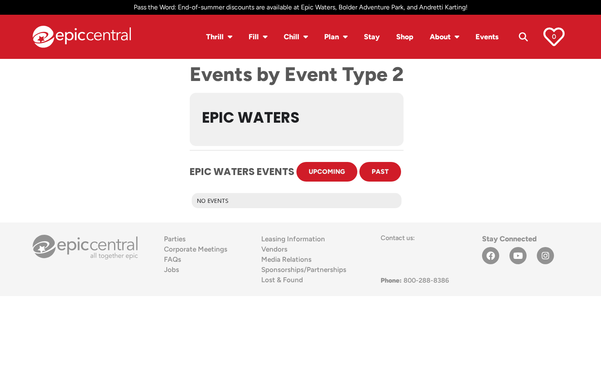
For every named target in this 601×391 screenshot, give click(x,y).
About (440, 36)
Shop (404, 36)
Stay (372, 36)
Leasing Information (293, 239)
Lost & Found (282, 280)
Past (380, 171)
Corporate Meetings (195, 249)
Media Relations (286, 259)
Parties (175, 239)
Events (487, 36)
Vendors (274, 249)
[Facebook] (490, 255)
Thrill (215, 36)
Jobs (171, 269)
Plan (331, 36)
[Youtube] (518, 255)
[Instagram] (545, 255)
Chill (291, 36)
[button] (523, 37)
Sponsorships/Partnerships (303, 269)
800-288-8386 (415, 280)
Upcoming (327, 171)
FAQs (172, 259)
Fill (254, 36)
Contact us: (398, 238)
